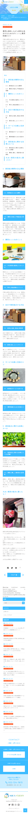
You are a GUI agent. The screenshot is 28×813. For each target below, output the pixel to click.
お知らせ (6, 611)
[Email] (16, 568)
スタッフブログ (8, 26)
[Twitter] (12, 568)
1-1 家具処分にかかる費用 (14, 85)
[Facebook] (8, 568)
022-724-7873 (15, 782)
